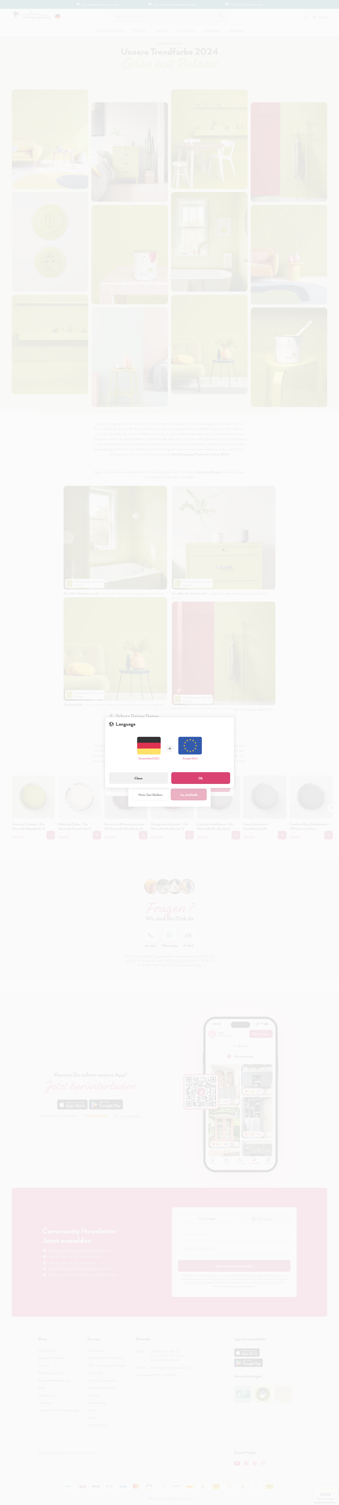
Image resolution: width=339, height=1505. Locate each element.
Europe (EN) (190, 758)
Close (138, 778)
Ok (200, 778)
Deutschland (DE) (149, 758)
